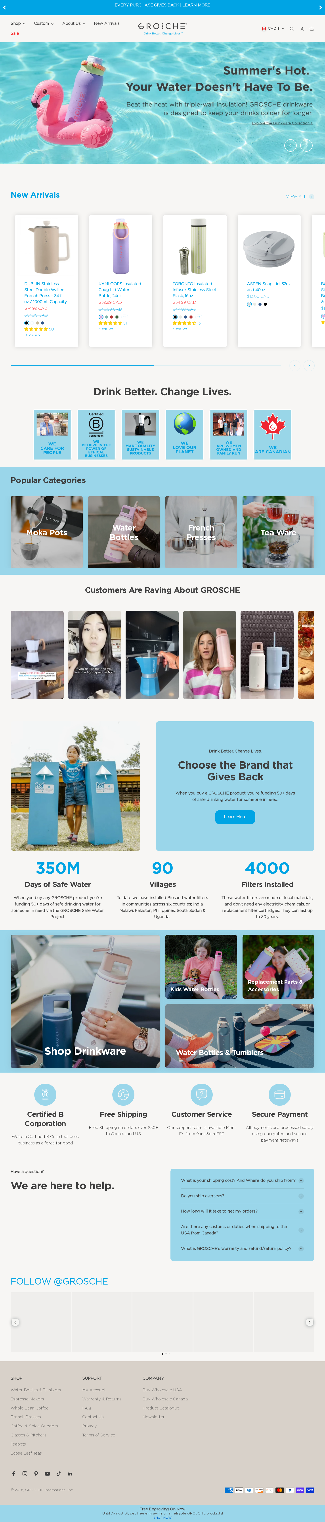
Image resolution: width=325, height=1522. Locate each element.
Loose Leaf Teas (26, 1453)
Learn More (235, 817)
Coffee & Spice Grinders (34, 1426)
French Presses (26, 1417)
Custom (41, 24)
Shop (16, 24)
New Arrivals (107, 24)
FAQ (86, 1408)
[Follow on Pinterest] (36, 1474)
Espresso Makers (27, 1399)
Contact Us (93, 1417)
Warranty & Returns (101, 1399)
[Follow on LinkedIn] (70, 1474)
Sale (15, 34)
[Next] (320, 7)
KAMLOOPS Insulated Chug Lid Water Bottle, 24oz (120, 290)
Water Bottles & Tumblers (36, 1390)
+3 (198, 317)
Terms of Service (98, 1435)
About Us (71, 24)
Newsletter (154, 1417)
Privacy (89, 1426)
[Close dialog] (320, 1510)
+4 (124, 317)
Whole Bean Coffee (30, 1408)
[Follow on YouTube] (47, 1474)
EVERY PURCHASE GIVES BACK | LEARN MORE (162, 5)
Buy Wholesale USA (162, 1390)
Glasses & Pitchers (28, 1435)
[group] (162, 103)
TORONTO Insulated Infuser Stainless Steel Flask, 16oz (194, 290)
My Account (94, 1390)
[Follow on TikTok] (59, 1474)
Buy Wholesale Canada (165, 1399)
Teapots (18, 1444)
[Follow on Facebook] (14, 1474)
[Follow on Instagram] (25, 1474)
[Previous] (4, 7)
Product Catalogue (161, 1408)
